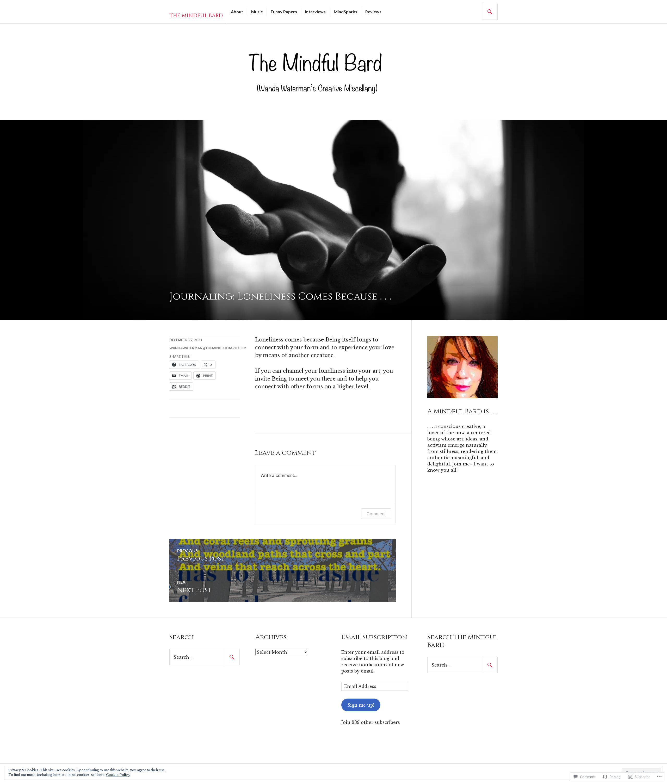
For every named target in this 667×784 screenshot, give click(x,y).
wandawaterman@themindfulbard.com (207, 348)
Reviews (373, 11)
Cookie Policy (118, 775)
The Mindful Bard (196, 15)
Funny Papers (284, 11)
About (237, 11)
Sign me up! (360, 705)
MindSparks (345, 11)
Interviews (315, 11)
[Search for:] (204, 657)
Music (257, 11)
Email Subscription (374, 637)
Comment (376, 513)
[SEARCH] (490, 12)
